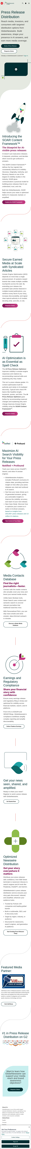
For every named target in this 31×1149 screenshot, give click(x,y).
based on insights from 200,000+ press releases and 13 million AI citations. (17, 513)
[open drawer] (28, 3)
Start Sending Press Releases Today (15, 932)
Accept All (15, 1146)
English (4, 1120)
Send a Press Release (10, 46)
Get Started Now (11, 801)
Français (4, 1122)
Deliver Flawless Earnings (14, 726)
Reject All (15, 1141)
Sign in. (26, 55)
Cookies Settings (15, 1137)
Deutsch (4, 1124)
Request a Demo (9, 51)
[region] (15, 1137)
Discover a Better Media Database (15, 624)
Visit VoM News (8, 1004)
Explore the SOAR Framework (13, 202)
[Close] (29, 1127)
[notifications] (25, 3)
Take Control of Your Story (12, 521)
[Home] (7, 3)
